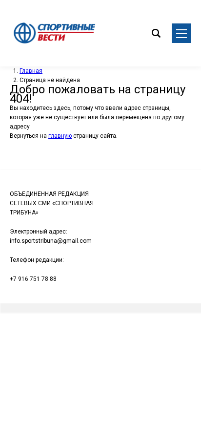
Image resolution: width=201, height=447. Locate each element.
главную (60, 135)
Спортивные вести (54, 33)
